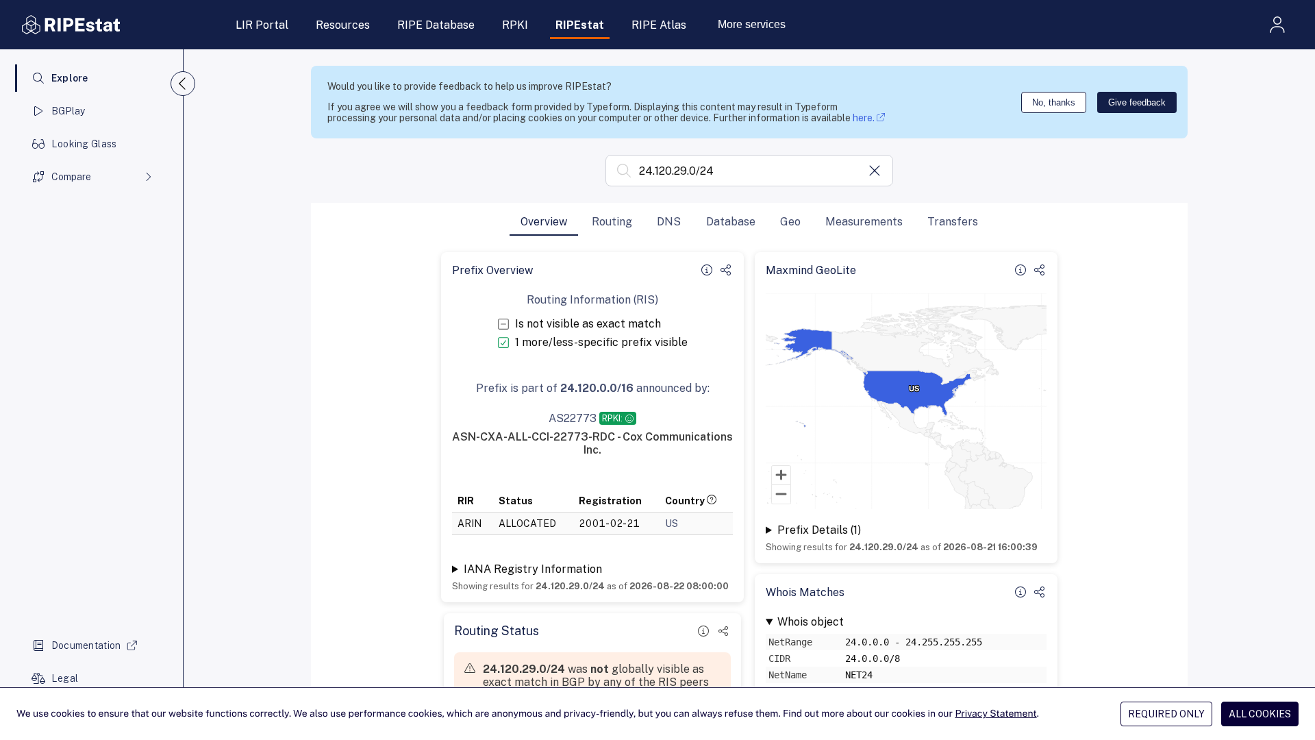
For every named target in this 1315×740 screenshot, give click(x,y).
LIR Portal (262, 25)
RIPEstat (579, 25)
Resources (343, 25)
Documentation (86, 645)
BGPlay (68, 111)
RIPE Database (436, 25)
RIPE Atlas (658, 25)
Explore (69, 78)
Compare (71, 176)
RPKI (515, 25)
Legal (64, 678)
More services (752, 24)
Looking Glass (84, 143)
